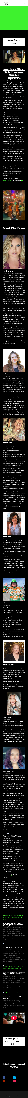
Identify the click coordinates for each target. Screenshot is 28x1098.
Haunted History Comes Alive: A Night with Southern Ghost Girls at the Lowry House (13, 924)
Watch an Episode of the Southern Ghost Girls (12, 1041)
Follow (8, 1077)
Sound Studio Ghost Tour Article (12, 948)
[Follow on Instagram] (14, 1081)
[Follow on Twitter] (14, 1077)
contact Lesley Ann (7, 180)
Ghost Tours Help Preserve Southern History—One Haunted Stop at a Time (14, 973)
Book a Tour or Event (14, 42)
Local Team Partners (16, 1096)
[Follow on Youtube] (4, 1081)
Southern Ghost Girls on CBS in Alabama (12, 997)
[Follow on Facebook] (4, 1077)
